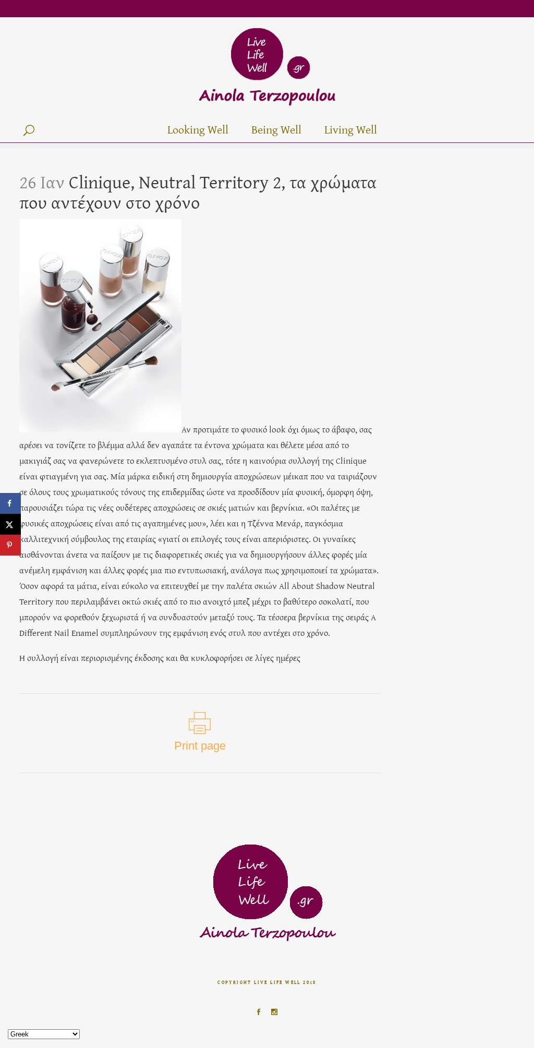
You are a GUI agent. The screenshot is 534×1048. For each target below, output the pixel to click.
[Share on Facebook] (10, 503)
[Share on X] (10, 524)
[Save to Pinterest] (10, 545)
